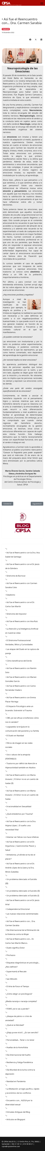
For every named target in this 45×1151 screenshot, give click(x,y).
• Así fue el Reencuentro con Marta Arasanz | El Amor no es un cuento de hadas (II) (21, 779)
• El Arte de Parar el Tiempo (17, 986)
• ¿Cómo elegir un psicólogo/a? (18, 994)
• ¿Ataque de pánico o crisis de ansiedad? (18, 1018)
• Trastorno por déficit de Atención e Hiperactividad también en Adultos (21, 765)
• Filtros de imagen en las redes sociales (19, 745)
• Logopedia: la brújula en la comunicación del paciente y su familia (22, 728)
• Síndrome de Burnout (15, 576)
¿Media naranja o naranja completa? (21, 1001)
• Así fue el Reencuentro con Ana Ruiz (21, 621)
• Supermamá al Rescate (15, 971)
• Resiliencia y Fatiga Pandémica (19, 1062)
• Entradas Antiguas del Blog (17, 1112)
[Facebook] (30, 39)
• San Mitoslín (11, 979)
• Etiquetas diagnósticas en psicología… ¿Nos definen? (22, 964)
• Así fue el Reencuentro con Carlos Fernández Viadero (20, 688)
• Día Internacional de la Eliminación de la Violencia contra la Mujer (22, 932)
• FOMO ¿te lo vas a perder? (17, 1009)
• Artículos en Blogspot (15, 1119)
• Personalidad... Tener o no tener (19, 1040)
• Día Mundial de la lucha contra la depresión (20, 1072)
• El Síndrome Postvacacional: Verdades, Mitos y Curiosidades (19, 642)
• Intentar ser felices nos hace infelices (22, 837)
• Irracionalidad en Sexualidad (18, 806)
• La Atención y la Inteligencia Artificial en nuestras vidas (21, 631)
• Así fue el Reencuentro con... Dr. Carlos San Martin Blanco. (19, 941)
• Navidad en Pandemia (15, 1081)
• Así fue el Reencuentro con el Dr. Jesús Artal (22, 902)
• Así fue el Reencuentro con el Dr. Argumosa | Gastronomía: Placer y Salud (20, 846)
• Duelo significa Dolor (15, 947)
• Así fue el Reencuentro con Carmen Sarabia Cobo (21, 585)
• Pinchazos (10, 955)
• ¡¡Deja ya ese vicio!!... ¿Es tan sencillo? (21, 1032)
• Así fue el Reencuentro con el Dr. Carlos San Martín (19, 604)
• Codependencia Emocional (17, 909)
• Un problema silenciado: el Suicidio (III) (21, 881)
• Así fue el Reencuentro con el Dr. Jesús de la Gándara (22, 566)
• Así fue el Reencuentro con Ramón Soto (20, 670)
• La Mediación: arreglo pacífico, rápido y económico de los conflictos (22, 1091)
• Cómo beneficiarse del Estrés (18, 661)
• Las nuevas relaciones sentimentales (21, 914)
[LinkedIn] (41, 39)
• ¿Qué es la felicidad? (14, 1025)
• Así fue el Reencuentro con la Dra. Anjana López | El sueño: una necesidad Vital (20, 825)
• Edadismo (10, 595)
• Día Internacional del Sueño (18, 1055)
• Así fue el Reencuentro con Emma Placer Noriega (20, 699)
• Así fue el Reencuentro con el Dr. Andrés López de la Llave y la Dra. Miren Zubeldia (19, 867)
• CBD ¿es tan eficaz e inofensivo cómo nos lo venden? (22, 720)
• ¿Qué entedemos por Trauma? (19, 814)
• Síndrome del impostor (16, 614)
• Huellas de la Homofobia (16, 1047)
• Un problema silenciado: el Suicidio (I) (22, 895)
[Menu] (41, 3)
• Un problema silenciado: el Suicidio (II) (22, 891)
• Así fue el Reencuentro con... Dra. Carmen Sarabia (20, 923)
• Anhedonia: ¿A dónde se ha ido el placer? (20, 856)
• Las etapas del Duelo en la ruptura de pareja (22, 651)
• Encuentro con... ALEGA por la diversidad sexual (18, 1102)
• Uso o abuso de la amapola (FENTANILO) (17, 756)
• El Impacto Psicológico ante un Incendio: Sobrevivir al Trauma (19, 708)
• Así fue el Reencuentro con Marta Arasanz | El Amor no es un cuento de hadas (21, 794)
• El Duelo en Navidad (14, 735)
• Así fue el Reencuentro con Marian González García (20, 679)
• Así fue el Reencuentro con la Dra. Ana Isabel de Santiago (22, 554)
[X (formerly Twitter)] (36, 39)
